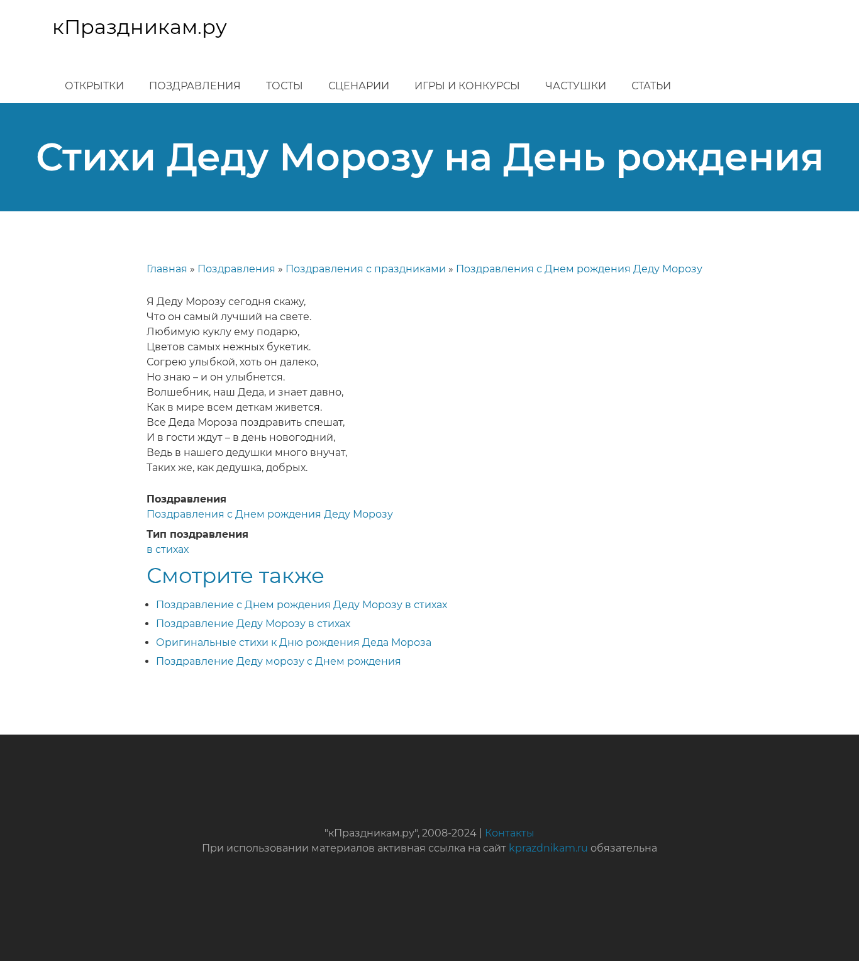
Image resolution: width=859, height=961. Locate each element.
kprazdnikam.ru (548, 848)
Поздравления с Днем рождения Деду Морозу (579, 269)
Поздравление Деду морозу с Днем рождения (278, 661)
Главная (167, 269)
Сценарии (358, 86)
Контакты (510, 833)
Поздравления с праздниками (365, 269)
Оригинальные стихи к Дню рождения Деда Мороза (293, 642)
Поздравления (195, 86)
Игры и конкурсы (467, 86)
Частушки (575, 86)
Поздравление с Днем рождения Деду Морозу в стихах (301, 605)
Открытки (94, 86)
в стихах (168, 549)
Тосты (284, 86)
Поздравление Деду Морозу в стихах (253, 624)
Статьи (651, 86)
